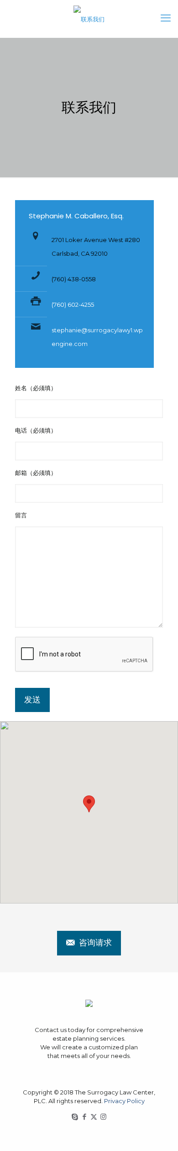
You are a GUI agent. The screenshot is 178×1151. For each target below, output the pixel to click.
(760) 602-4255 (73, 304)
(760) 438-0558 (74, 279)
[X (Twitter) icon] (93, 1116)
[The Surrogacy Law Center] (89, 19)
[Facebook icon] (84, 1116)
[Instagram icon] (103, 1116)
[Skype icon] (74, 1116)
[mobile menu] (165, 18)
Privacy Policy (124, 1101)
